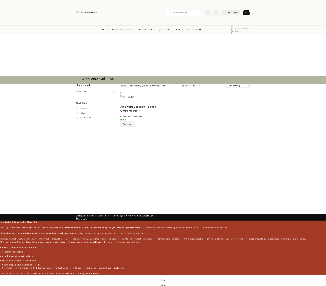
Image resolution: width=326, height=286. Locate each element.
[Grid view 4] (219, 85)
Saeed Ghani (126, 117)
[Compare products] (208, 12)
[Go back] (79, 80)
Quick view (130, 130)
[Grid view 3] (215, 85)
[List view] (210, 85)
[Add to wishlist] (123, 101)
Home (123, 86)
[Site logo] (86, 12)
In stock (82, 113)
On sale (82, 108)
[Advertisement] (163, 53)
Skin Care (137, 117)
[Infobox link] (163, 29)
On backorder (85, 117)
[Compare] (123, 130)
